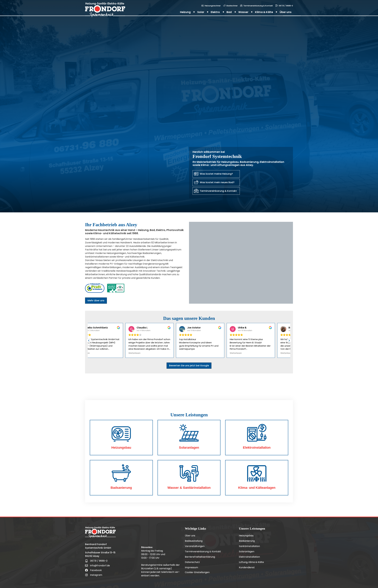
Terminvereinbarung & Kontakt (203, 551)
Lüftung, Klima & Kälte (251, 562)
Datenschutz (192, 562)
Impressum (191, 567)
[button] (289, 340)
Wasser (243, 12)
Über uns (285, 12)
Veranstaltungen (195, 546)
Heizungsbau (246, 535)
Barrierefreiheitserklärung (200, 556)
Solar (200, 12)
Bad (229, 12)
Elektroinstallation (249, 556)
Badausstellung (193, 540)
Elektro (215, 12)
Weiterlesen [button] (98, 353)
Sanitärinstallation (249, 546)
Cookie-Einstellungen (197, 572)
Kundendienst (247, 567)
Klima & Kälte (264, 12)
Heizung (185, 12)
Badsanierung (247, 540)
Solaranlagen (246, 551)
